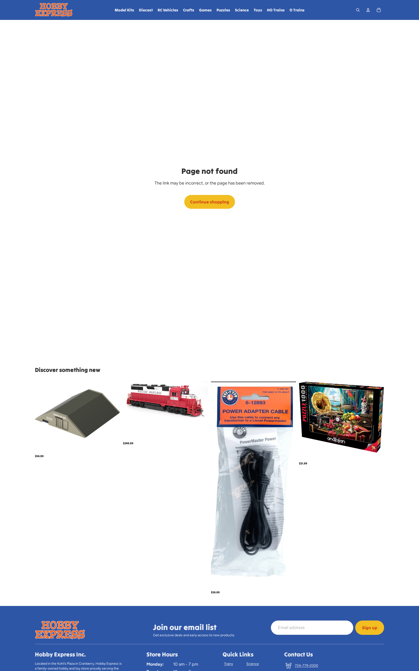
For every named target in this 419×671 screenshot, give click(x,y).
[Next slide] (200, 401)
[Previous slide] (130, 401)
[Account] (368, 10)
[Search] (358, 10)
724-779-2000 (306, 665)
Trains (228, 664)
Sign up (369, 627)
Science (252, 664)
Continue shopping (209, 202)
